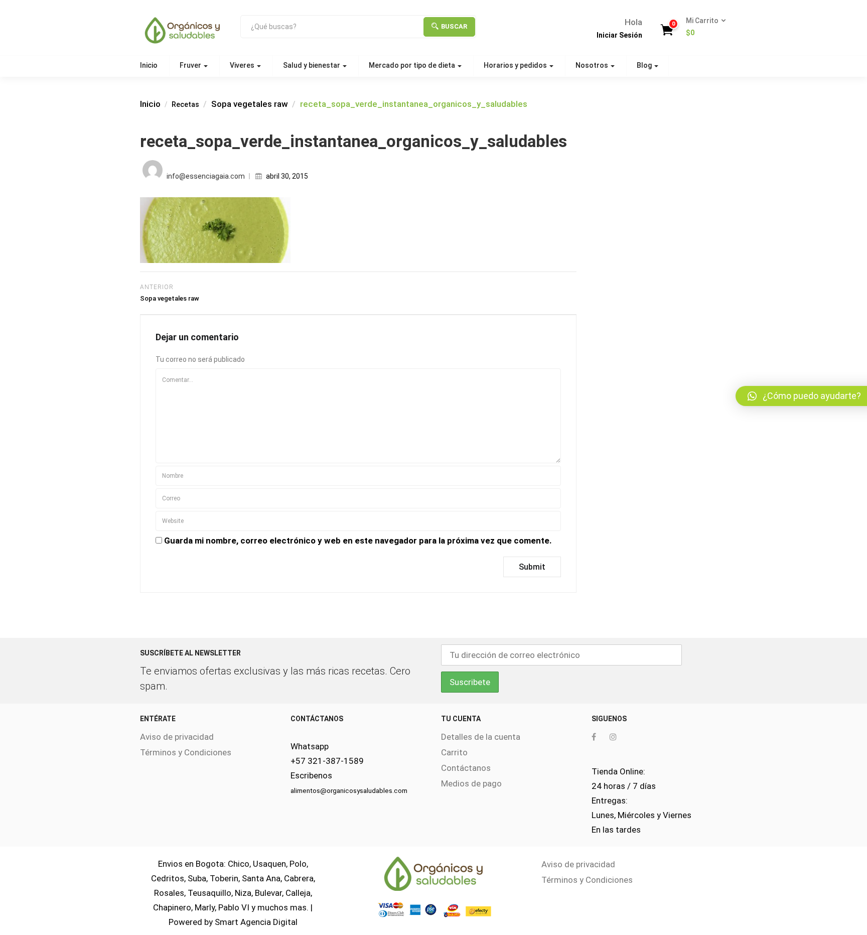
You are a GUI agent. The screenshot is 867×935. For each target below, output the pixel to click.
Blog (645, 65)
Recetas (185, 104)
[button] (702, 27)
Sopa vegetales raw (249, 104)
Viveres (243, 65)
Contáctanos (466, 768)
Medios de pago (471, 783)
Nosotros (592, 65)
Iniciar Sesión (619, 35)
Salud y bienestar (312, 65)
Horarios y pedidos (516, 65)
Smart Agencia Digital (256, 922)
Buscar (454, 26)
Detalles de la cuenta (480, 737)
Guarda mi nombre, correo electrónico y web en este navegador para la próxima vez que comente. (358, 541)
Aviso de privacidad (177, 737)
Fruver (191, 65)
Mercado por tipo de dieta (413, 65)
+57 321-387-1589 (327, 761)
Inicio (149, 65)
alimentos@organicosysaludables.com (349, 790)
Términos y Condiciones (185, 752)
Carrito (454, 752)
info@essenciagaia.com (206, 176)
